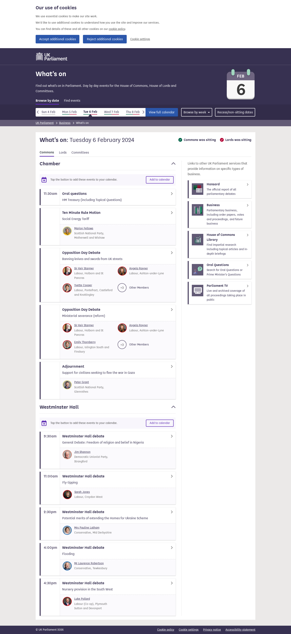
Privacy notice (212, 629)
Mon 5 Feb (69, 112)
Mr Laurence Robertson (89, 563)
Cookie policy (165, 629)
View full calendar (162, 112)
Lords (63, 152)
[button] (108, 165)
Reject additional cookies (105, 39)
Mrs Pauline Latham (86, 527)
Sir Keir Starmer (84, 268)
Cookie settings (140, 39)
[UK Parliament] (52, 56)
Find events (72, 100)
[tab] (47, 101)
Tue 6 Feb (90, 112)
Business (64, 123)
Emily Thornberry (85, 342)
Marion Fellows (83, 228)
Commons (47, 152)
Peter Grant (81, 382)
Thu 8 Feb (133, 112)
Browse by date (47, 101)
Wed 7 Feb (111, 112)
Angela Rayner (138, 268)
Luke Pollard (82, 599)
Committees (80, 152)
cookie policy (117, 29)
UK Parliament (45, 123)
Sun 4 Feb (48, 112)
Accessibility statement (240, 629)
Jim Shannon (82, 452)
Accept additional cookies (57, 39)
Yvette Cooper (83, 285)
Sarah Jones (82, 492)
